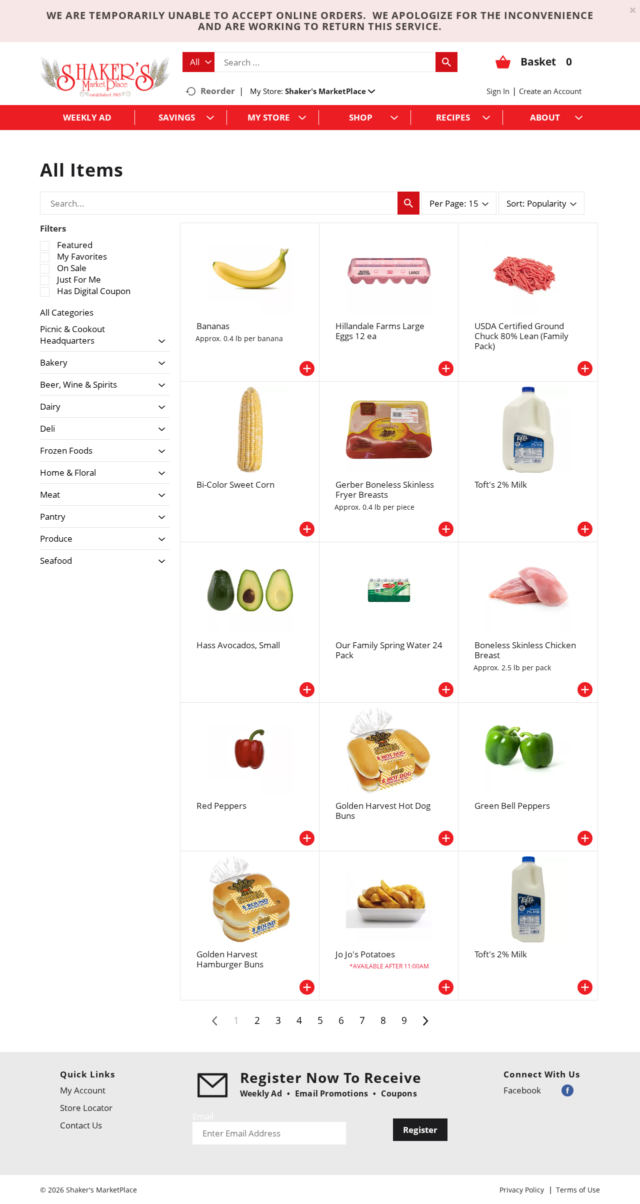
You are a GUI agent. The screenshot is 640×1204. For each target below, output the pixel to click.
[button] (330, 91)
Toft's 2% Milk (500, 484)
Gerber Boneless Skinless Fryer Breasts (385, 489)
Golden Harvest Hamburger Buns (230, 959)
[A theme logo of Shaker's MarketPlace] (105, 76)
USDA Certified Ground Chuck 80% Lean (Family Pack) (521, 336)
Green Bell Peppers (512, 805)
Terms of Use (578, 1189)
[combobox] (198, 62)
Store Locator (86, 1107)
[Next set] (425, 1020)
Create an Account (550, 91)
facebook (522, 1090)
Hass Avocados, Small (238, 645)
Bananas (213, 326)
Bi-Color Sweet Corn (235, 484)
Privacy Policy (522, 1189)
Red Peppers (221, 805)
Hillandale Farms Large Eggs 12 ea (380, 331)
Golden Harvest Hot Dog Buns (383, 810)
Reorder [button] (217, 91)
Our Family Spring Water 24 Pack (389, 650)
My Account (83, 1090)
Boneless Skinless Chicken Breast (525, 650)
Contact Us (81, 1125)
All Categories (67, 312)
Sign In (498, 91)
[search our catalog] (447, 62)
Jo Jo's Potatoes (365, 954)
